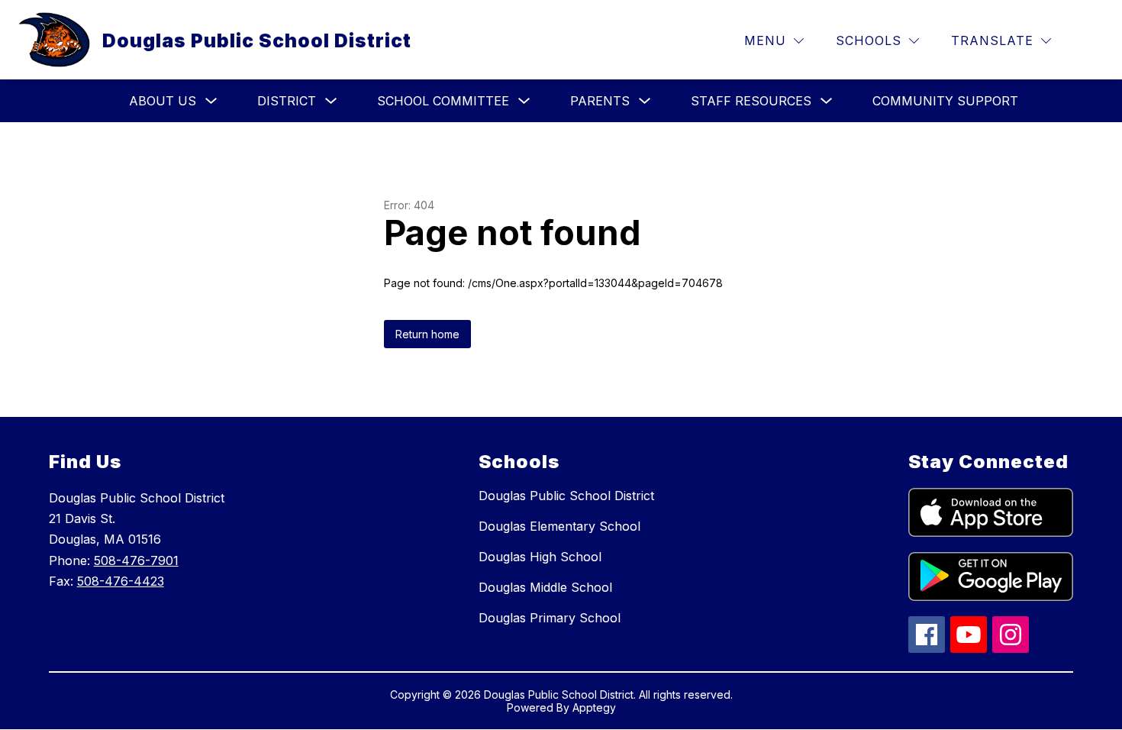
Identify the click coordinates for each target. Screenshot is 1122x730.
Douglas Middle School (545, 587)
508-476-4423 (120, 581)
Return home (427, 334)
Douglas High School (540, 556)
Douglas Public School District (566, 495)
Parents (600, 100)
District (286, 100)
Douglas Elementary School (559, 526)
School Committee (443, 100)
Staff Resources (751, 100)
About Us (162, 100)
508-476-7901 (136, 560)
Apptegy (594, 707)
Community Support (945, 100)
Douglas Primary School (550, 617)
